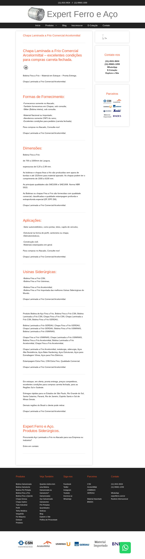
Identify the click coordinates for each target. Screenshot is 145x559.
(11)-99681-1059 (80, 3)
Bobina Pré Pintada (23, 490)
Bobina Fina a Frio (23, 493)
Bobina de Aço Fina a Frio (42, 313)
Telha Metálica (21, 511)
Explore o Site (112, 73)
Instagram (67, 490)
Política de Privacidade (48, 520)
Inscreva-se (77, 25)
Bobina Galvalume (23, 487)
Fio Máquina (20, 517)
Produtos (49, 25)
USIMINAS (91, 490)
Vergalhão (20, 514)
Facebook (67, 484)
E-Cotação (93, 25)
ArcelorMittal (92, 487)
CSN (89, 484)
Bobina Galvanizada (24, 484)
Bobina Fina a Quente (24, 496)
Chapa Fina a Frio (31, 337)
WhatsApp (112, 67)
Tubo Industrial (21, 505)
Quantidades (45, 508)
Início (37, 25)
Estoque (19, 520)
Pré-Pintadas (45, 505)
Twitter (65, 487)
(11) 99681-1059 (117, 487)
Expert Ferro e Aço (82, 14)
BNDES (90, 502)
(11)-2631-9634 (64, 3)
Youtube (66, 493)
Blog (64, 25)
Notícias (43, 511)
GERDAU (91, 493)
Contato (106, 25)
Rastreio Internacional (119, 499)
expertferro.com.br (118, 496)
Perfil (18, 508)
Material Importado (94, 499)
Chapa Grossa (21, 499)
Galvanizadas (45, 496)
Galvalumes (44, 502)
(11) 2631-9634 (117, 484)
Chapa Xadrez (21, 502)
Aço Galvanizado (46, 499)
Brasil (42, 405)
